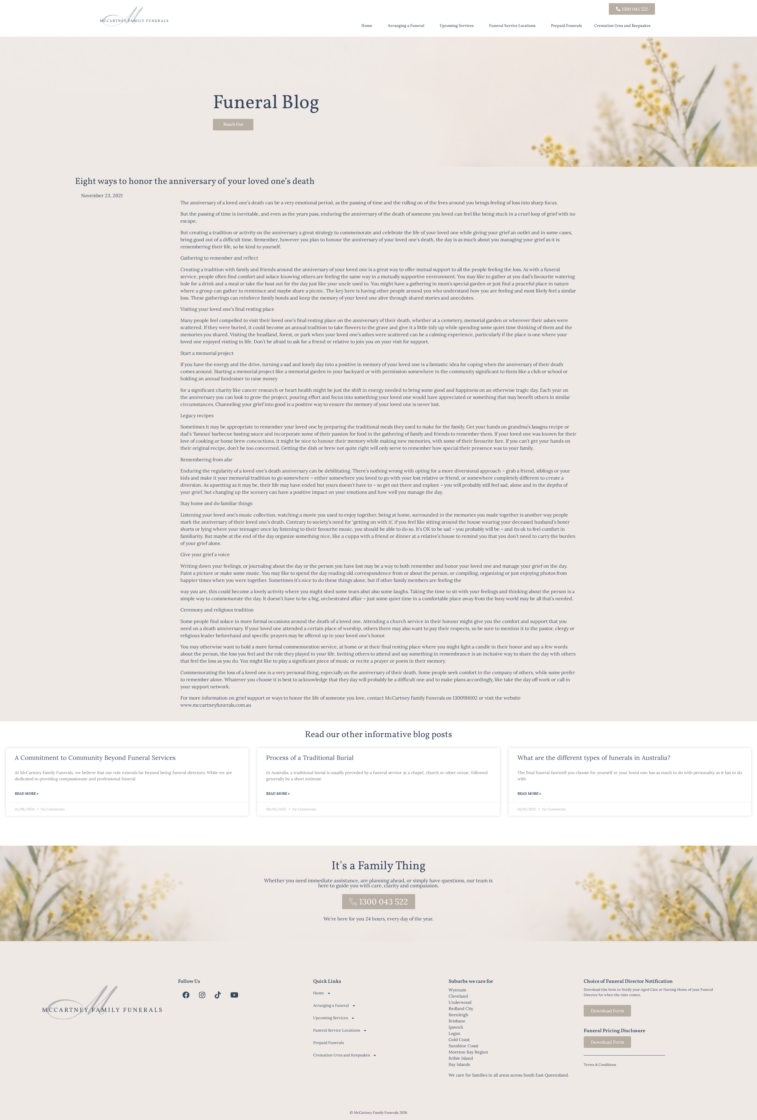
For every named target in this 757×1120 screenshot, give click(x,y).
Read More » (26, 793)
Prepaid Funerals (566, 26)
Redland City (461, 1008)
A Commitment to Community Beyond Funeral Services (95, 758)
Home (366, 26)
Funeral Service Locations (512, 26)
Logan (454, 1033)
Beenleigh (458, 1014)
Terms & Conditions (600, 1064)
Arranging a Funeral (406, 26)
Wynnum (457, 990)
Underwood (460, 1002)
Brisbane (457, 1021)
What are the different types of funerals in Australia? (593, 758)
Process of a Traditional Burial (310, 758)
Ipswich (456, 1027)
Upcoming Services (457, 26)
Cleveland (458, 996)
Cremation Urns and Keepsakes (622, 26)
